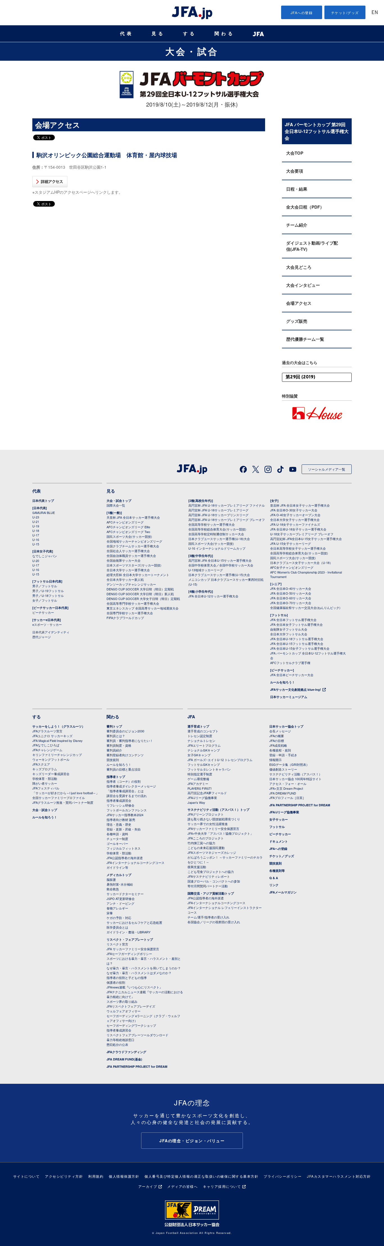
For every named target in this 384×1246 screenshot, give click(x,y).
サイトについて (26, 1176)
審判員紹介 (114, 750)
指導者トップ (116, 777)
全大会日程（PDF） (305, 207)
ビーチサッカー (43, 612)
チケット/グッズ (345, 12)
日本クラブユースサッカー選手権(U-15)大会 (219, 574)
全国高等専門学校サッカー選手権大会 (133, 603)
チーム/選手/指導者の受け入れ (208, 917)
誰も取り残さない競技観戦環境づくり (214, 819)
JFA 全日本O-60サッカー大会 (290, 598)
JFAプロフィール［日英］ (287, 797)
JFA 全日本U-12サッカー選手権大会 (213, 596)
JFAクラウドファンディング (126, 1052)
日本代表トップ (43, 500)
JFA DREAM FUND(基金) (124, 1059)
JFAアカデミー (198, 783)
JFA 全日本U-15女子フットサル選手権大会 (299, 648)
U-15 (35, 544)
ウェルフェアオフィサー (124, 1011)
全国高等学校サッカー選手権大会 (211, 524)
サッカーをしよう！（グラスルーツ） (58, 726)
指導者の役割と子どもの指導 (127, 977)
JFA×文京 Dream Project (286, 788)
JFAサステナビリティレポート (209, 876)
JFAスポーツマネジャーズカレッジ (212, 852)
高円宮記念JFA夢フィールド (207, 793)
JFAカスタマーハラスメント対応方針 (339, 1176)
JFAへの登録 (302, 12)
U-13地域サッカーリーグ (205, 570)
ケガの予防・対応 (119, 917)
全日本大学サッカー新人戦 (125, 579)
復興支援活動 (197, 866)
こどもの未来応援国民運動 (206, 847)
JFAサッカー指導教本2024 (125, 814)
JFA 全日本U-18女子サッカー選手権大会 (298, 529)
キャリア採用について (222, 1186)
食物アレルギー (117, 908)
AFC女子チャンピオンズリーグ (291, 567)
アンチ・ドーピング (120, 903)
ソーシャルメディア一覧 (326, 469)
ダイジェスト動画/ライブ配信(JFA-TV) (312, 246)
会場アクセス (298, 303)
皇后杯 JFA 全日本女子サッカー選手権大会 (300, 505)
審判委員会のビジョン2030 (125, 731)
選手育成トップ (198, 726)
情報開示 (275, 759)
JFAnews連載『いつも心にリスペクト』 (134, 987)
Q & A (273, 878)
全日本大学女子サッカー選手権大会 (295, 519)
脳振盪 (111, 879)
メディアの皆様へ (182, 1186)
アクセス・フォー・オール (287, 783)
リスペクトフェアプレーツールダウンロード (137, 1035)
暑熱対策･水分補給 (120, 884)
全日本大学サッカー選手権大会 (128, 570)
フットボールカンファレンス (127, 810)
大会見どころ (298, 267)
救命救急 (113, 889)
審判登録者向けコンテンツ (125, 755)
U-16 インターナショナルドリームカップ (216, 548)
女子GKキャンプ (199, 755)
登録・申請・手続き (283, 755)
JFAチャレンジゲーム (47, 750)
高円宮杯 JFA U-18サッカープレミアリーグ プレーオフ (226, 519)
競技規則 (113, 759)
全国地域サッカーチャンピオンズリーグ (134, 541)
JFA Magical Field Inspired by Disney (57, 740)
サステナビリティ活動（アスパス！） (295, 774)
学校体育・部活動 (44, 778)
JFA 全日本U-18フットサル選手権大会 (296, 638)
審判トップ (114, 726)
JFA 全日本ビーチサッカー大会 (291, 674)
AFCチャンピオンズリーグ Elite (128, 527)
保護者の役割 (116, 982)
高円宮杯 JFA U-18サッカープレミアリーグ (218, 510)
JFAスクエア (41, 764)
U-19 (35, 526)
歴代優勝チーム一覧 (305, 339)
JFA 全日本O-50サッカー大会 (290, 593)
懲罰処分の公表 (117, 1044)
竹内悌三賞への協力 (201, 843)
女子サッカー (278, 819)
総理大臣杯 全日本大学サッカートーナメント (138, 574)
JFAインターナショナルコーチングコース (135, 862)
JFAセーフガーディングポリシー (129, 953)
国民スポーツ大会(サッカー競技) (129, 536)
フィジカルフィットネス (124, 848)
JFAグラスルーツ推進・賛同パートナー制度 (62, 802)
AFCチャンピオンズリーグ (125, 522)
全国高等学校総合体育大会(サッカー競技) (217, 529)
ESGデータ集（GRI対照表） (289, 764)
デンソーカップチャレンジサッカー (131, 584)
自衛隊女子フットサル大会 (288, 629)
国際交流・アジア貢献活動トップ (211, 893)
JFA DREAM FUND (282, 793)
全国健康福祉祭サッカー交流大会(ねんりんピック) (305, 607)
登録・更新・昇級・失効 (124, 829)
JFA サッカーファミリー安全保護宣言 (133, 949)
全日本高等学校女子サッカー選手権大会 (298, 548)
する (189, 33)
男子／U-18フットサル (48, 595)
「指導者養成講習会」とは (125, 791)
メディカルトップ (119, 875)
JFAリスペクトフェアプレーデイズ (131, 1006)
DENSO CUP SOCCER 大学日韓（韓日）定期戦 (140, 589)
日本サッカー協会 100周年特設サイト (295, 779)
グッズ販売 (296, 321)
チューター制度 (117, 838)
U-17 (35, 535)
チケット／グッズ (281, 856)
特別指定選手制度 (200, 774)
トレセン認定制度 (200, 735)
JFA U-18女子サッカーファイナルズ (295, 524)
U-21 (35, 521)
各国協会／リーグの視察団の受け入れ (214, 922)
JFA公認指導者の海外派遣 (125, 858)
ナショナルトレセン (201, 740)
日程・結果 (296, 189)
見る (158, 33)
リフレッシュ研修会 (120, 805)
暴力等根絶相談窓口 (120, 1039)
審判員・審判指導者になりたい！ (130, 740)
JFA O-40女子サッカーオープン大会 (295, 515)
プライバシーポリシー (283, 1176)
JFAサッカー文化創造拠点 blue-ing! (295, 689)
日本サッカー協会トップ (286, 726)
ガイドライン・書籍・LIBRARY (128, 932)
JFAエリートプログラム (204, 745)
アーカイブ (147, 1186)
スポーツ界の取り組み (122, 1001)
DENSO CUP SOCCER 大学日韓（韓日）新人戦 (140, 594)
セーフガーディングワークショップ (131, 1025)
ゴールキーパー (117, 843)
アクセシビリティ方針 (64, 1176)
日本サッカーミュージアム (288, 697)
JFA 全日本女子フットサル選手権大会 (296, 624)
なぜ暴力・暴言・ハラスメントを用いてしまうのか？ (144, 968)
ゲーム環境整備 (198, 779)
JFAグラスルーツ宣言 (47, 731)
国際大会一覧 (116, 505)
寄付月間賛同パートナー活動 (208, 886)
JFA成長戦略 (278, 745)
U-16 (35, 539)
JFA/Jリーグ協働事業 (202, 797)
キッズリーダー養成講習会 (50, 773)
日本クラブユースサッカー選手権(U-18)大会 (219, 538)
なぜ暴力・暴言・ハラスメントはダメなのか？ (139, 972)
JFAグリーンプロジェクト (206, 814)
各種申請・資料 (117, 834)
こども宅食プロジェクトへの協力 (211, 871)
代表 (127, 33)
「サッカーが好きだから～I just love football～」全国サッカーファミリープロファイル (65, 795)
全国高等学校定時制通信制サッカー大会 (216, 534)
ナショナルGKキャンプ (204, 750)
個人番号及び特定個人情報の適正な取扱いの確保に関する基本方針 (201, 1176)
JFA (191, 717)
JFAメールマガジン (283, 892)
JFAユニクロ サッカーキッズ (52, 735)
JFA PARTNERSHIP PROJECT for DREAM (137, 1066)
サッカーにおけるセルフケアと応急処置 (134, 922)
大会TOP (294, 153)
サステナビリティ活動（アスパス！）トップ (218, 809)
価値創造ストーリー (283, 769)
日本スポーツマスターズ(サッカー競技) (134, 565)
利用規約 (95, 1176)
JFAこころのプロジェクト (206, 838)
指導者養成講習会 (119, 800)
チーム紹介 (296, 225)
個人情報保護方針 (124, 1176)
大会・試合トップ (119, 500)
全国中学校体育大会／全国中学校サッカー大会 (220, 565)
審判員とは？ (116, 735)
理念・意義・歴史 (119, 824)
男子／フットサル (44, 586)
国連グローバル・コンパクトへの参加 (214, 881)
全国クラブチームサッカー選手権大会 (133, 546)
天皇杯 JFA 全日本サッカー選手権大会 (133, 517)
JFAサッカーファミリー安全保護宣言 (213, 828)
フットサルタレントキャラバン (209, 769)
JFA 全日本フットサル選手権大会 (293, 619)
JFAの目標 (276, 740)
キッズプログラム (44, 769)
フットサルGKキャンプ (204, 764)
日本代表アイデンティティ (50, 632)
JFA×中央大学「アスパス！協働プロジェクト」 (220, 833)
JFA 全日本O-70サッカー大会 (290, 603)
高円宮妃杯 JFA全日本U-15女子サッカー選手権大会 (306, 538)
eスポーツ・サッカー (47, 624)
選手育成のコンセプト (203, 731)
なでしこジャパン (44, 556)
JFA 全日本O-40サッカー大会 (290, 588)
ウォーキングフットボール (50, 759)
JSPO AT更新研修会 (121, 898)
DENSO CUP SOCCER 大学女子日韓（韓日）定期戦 (143, 598)
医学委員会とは (117, 927)
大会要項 (294, 171)
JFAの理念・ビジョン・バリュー (192, 1140)
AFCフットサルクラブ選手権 (290, 662)
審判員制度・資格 (119, 745)
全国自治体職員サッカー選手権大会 (131, 555)
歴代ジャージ (41, 637)
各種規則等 (277, 870)
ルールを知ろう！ (282, 682)
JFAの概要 (276, 735)
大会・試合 (192, 51)
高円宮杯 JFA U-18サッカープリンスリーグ (218, 515)
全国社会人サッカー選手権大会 (128, 550)
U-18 (35, 530)
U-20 (35, 560)
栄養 (110, 913)
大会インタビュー (303, 285)
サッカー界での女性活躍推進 (208, 823)
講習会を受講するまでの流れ (127, 795)
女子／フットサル (44, 600)
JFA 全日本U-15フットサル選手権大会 (296, 643)
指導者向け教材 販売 (121, 819)
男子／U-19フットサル (48, 590)
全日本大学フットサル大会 (288, 634)
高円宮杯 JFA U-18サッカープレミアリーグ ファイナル (226, 505)
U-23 (35, 517)
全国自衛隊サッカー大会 (124, 560)
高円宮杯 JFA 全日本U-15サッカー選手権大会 (220, 560)
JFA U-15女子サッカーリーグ (290, 543)
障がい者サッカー (44, 783)
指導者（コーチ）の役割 (124, 781)
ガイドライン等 (117, 867)
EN (374, 13)
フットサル (277, 827)
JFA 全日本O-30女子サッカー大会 (293, 510)
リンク (274, 885)
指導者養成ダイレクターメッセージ (131, 786)
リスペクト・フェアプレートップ (130, 939)
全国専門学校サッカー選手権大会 (130, 613)
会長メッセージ (280, 731)
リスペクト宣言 (117, 944)
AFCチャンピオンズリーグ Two (128, 531)
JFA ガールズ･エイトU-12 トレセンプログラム (220, 759)
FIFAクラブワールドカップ (125, 617)
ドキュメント (278, 841)
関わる (224, 33)
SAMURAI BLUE (43, 512)
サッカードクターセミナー (125, 893)
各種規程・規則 (280, 750)
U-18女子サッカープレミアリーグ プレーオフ (301, 534)
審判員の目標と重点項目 (124, 769)
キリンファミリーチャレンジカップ (57, 754)
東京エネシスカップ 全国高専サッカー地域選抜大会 (143, 608)
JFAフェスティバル (45, 788)
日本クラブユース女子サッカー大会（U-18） (301, 562)
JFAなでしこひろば (45, 745)
